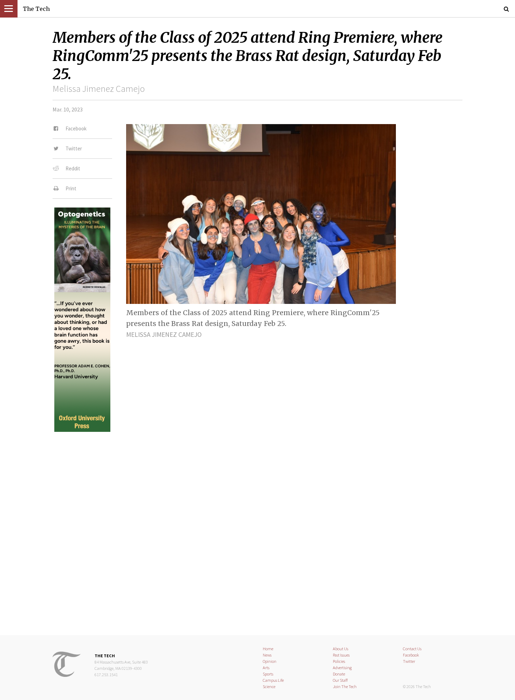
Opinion (269, 661)
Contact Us (412, 648)
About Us (340, 648)
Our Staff (340, 680)
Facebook (411, 655)
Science (269, 686)
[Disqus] (257, 527)
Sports (268, 674)
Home (268, 648)
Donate (339, 674)
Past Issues (341, 655)
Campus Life (273, 680)
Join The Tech (345, 686)
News (267, 655)
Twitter (409, 661)
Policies (339, 661)
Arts (266, 667)
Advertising (342, 667)
